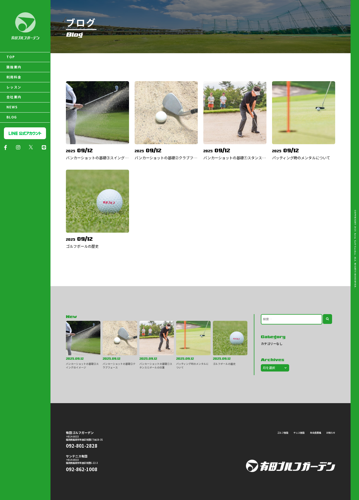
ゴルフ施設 (282, 432)
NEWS (12, 107)
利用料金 (13, 77)
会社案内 (13, 97)
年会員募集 (315, 432)
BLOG (11, 117)
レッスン (13, 87)
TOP (10, 57)
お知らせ (330, 432)
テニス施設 (299, 432)
